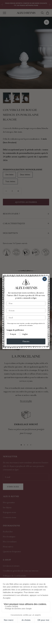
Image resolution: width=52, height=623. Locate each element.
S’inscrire (26, 341)
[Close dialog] (45, 279)
